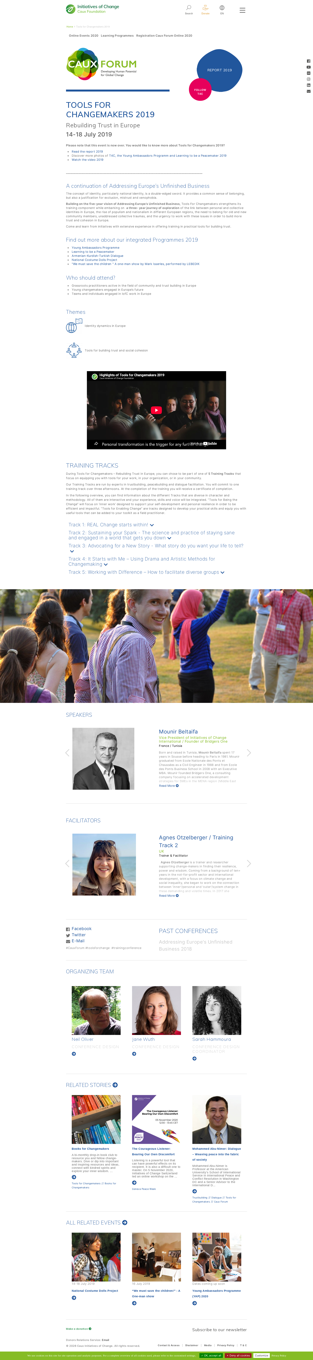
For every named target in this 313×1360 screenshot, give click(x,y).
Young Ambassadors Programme (95, 247)
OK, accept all (212, 1355)
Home (70, 26)
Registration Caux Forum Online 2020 (164, 35)
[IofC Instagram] (308, 79)
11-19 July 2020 (213, 1290)
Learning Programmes (117, 35)
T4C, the (116, 155)
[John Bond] (216, 1010)
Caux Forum (100, 1201)
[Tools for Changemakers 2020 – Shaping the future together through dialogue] (216, 1119)
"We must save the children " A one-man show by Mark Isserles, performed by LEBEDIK (136, 264)
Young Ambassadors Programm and (149, 155)
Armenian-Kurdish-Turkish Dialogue (97, 255)
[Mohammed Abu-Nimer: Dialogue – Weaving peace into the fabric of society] (96, 1119)
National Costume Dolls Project (94, 260)
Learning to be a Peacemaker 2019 (201, 155)
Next (248, 752)
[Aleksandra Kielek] (156, 1010)
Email (105, 1340)
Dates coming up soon (156, 1290)
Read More (167, 785)
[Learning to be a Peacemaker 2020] (156, 1119)
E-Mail (78, 940)
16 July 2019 (96, 1290)
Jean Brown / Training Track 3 (197, 837)
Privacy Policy (225, 1345)
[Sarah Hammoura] (96, 1010)
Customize (261, 1355)
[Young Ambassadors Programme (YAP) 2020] (156, 1257)
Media (208, 1345)
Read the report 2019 (87, 151)
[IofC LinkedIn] (308, 85)
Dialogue (96, 1197)
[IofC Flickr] (308, 73)
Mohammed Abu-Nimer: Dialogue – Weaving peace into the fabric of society (96, 1154)
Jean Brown (174, 731)
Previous (67, 752)
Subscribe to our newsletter (219, 1329)
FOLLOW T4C (200, 91)
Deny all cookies (239, 1355)
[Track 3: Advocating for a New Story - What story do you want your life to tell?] (156, 551)
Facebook (82, 928)
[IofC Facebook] (308, 61)
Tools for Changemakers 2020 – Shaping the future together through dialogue (215, 1154)
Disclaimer (191, 1345)
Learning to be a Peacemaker (93, 251)
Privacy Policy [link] (279, 1355)
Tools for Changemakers (206, 1197)
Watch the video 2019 (88, 159)
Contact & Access (168, 1345)
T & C (243, 1345)
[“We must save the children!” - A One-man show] (96, 1257)
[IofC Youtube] (308, 67)
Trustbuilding (79, 1197)
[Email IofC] (309, 91)
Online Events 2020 (83, 35)
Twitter (79, 934)
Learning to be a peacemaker (149, 1192)
